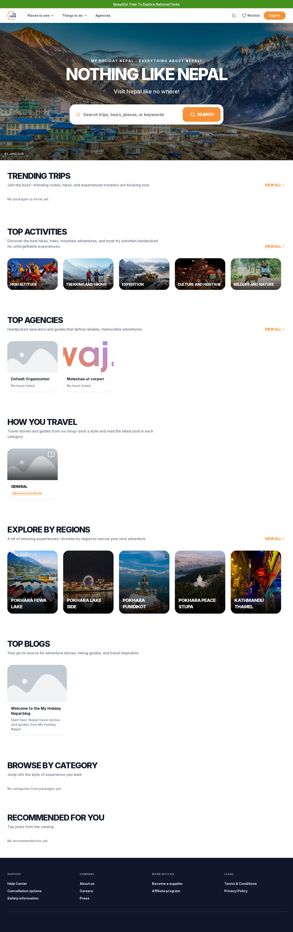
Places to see (38, 15)
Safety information (22, 898)
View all (273, 185)
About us (87, 884)
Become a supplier (167, 884)
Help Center (17, 884)
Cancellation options (24, 891)
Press (85, 898)
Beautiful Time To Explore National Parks (146, 4)
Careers (86, 891)
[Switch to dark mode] (234, 15)
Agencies (103, 15)
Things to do (72, 15)
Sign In (274, 15)
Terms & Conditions (240, 884)
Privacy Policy (235, 891)
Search (205, 114)
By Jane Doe (14, 153)
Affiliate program (166, 891)
